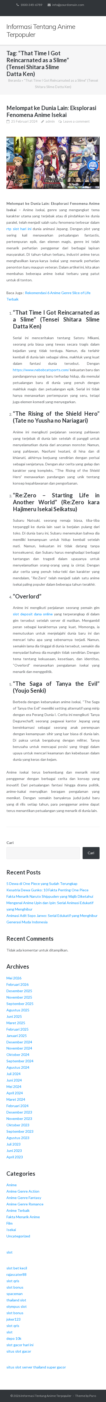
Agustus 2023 (17, 1138)
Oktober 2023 (17, 1125)
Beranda (14, 80)
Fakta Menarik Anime (23, 1217)
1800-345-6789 (31, 5)
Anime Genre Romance (24, 1204)
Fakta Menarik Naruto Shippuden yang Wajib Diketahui (49, 896)
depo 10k (13, 1338)
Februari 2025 (17, 1029)
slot (9, 1252)
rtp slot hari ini (18, 229)
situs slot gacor (18, 1351)
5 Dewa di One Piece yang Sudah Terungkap (41, 883)
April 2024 (14, 1093)
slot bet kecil (16, 1268)
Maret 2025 (15, 1023)
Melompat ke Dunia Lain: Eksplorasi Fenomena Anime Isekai (51, 111)
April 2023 (14, 1157)
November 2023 (19, 1118)
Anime (11, 1185)
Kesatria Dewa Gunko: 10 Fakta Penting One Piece (47, 890)
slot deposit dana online (33, 614)
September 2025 (19, 1003)
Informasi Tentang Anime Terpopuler (46, 1396)
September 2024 (19, 1061)
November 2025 (19, 997)
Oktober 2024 (17, 1054)
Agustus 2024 (17, 1067)
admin (50, 121)
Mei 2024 (13, 1086)
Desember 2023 (19, 1112)
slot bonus (14, 1287)
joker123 (13, 1319)
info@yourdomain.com (68, 5)
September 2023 (19, 1131)
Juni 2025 (14, 1016)
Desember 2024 (19, 1042)
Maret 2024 (15, 1099)
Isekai (11, 1229)
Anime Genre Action (22, 1191)
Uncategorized (18, 1236)
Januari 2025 (16, 1035)
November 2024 (19, 1048)
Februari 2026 (17, 984)
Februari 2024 (17, 1106)
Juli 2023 (13, 1144)
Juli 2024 (13, 1074)
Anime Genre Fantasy (23, 1197)
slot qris (12, 1281)
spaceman (14, 1293)
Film (9, 1223)
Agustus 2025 (17, 1010)
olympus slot (16, 1306)
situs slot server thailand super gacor (36, 1367)
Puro (92, 1396)
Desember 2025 (19, 991)
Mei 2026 (13, 978)
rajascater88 (16, 1274)
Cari (10, 842)
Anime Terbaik (18, 1210)
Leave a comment (76, 121)
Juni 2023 (14, 1150)
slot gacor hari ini (19, 1345)
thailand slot (16, 1300)
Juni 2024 (14, 1080)
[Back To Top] (93, 1390)
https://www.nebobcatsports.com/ (41, 370)
